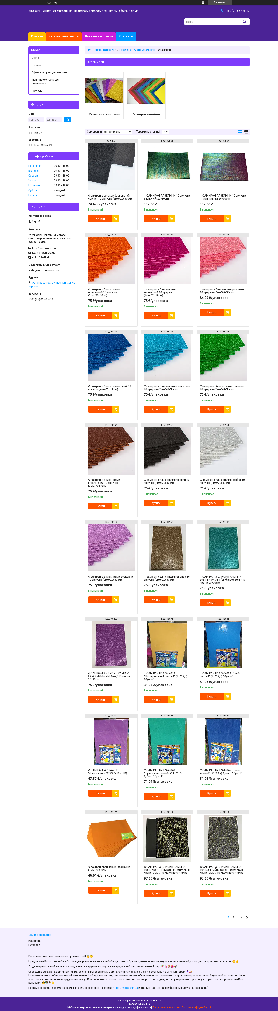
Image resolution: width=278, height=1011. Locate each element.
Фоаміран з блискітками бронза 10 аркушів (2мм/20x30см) (167, 578)
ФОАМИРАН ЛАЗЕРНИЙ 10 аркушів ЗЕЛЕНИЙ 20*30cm (167, 197)
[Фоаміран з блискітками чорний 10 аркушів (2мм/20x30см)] (167, 451)
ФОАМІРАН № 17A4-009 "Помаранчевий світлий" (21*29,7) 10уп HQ (165, 676)
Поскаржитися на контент (166, 1007)
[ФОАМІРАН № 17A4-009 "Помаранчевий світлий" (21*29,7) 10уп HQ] (167, 644)
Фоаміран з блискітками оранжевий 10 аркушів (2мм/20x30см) (104, 292)
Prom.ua (157, 1000)
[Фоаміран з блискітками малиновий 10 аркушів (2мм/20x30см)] (167, 260)
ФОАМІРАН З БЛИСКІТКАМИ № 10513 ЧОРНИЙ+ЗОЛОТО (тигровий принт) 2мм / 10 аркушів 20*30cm (167, 869)
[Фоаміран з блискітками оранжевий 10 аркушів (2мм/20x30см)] (111, 260)
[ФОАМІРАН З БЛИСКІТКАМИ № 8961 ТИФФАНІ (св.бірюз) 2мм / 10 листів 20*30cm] (223, 547)
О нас (35, 57)
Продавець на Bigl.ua (139, 1004)
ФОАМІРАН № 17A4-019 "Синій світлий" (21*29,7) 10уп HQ (220, 675)
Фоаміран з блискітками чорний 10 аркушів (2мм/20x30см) (166, 481)
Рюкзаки (37, 90)
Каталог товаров (61, 36)
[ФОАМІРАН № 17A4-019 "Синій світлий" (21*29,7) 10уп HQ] (223, 644)
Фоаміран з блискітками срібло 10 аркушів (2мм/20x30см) (222, 481)
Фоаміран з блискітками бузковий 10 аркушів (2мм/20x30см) (110, 578)
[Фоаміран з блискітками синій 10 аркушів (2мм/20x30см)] (111, 357)
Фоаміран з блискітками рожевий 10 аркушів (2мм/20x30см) (222, 291)
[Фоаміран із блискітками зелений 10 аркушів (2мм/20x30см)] (223, 357)
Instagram (34, 940)
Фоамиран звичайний (146, 114)
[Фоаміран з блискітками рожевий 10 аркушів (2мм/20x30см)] (223, 260)
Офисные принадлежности (49, 72)
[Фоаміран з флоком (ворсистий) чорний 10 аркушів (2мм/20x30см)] (111, 166)
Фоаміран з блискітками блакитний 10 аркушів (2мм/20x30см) (167, 388)
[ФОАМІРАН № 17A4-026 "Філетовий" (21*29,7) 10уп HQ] (111, 741)
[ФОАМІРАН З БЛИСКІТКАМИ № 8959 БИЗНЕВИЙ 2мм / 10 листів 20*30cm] (111, 644)
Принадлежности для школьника (46, 81)
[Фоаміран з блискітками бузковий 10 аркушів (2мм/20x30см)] (111, 547)
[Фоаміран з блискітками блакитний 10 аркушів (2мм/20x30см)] (167, 357)
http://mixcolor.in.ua (44, 248)
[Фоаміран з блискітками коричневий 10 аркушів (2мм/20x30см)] (111, 451)
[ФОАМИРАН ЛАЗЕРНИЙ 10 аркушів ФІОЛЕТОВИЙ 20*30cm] (223, 166)
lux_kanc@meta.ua (43, 252)
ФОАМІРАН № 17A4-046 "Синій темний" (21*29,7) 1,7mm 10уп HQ (221, 772)
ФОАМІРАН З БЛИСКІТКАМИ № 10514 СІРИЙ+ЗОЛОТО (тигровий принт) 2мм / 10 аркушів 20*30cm (221, 869)
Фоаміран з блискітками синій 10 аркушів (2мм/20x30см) (109, 388)
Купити (100, 218)
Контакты (126, 36)
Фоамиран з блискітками (104, 114)
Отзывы (37, 65)
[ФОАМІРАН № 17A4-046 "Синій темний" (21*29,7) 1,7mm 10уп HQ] (223, 741)
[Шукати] (244, 21)
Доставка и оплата (99, 36)
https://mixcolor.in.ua (125, 987)
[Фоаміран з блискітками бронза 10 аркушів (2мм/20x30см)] (167, 547)
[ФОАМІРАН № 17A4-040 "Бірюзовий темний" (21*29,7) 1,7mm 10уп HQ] (167, 741)
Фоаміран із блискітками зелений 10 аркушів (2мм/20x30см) (222, 388)
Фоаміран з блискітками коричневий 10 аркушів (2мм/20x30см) (104, 482)
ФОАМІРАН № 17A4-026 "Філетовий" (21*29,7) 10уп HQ (107, 772)
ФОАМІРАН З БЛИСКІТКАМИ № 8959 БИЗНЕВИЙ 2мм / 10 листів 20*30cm (109, 676)
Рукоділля (125, 50)
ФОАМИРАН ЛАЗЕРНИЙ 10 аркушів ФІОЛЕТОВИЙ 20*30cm (223, 197)
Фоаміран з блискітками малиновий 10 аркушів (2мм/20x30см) (160, 292)
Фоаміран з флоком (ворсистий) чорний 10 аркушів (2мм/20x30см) (110, 197)
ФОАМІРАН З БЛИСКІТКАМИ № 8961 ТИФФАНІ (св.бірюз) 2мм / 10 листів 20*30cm (222, 579)
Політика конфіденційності (196, 1007)
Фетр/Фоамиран (144, 50)
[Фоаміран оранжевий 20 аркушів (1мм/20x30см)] (111, 838)
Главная (37, 36)
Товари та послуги (104, 50)
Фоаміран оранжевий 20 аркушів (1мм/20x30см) (109, 868)
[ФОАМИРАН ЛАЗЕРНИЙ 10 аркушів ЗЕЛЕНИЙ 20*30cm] (167, 166)
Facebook (34, 944)
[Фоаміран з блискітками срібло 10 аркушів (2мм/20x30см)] (223, 451)
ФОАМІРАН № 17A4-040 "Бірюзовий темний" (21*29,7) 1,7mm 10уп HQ (163, 773)
